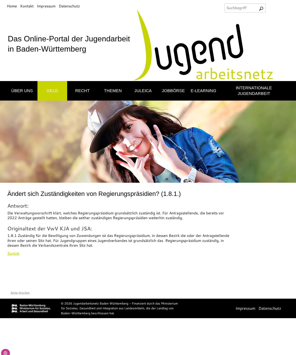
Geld (52, 90)
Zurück (13, 253)
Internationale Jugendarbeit (254, 91)
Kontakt (27, 5)
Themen (113, 90)
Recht (82, 90)
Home (12, 5)
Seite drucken (20, 293)
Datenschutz (69, 5)
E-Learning (203, 90)
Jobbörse (173, 90)
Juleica (143, 90)
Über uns (22, 90)
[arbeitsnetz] (209, 44)
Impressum (46, 5)
